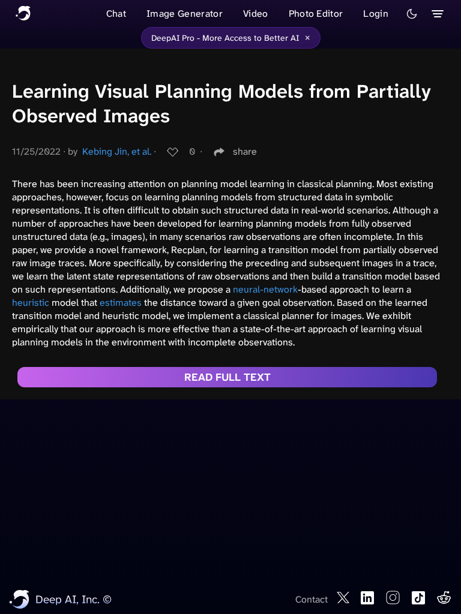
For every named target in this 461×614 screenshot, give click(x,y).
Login (375, 13)
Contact (311, 599)
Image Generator (184, 13)
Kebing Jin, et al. (116, 151)
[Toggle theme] (411, 13)
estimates (121, 302)
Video (255, 13)
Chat (116, 13)
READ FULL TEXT (227, 377)
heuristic (30, 302)
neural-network (265, 289)
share (245, 151)
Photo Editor (316, 13)
